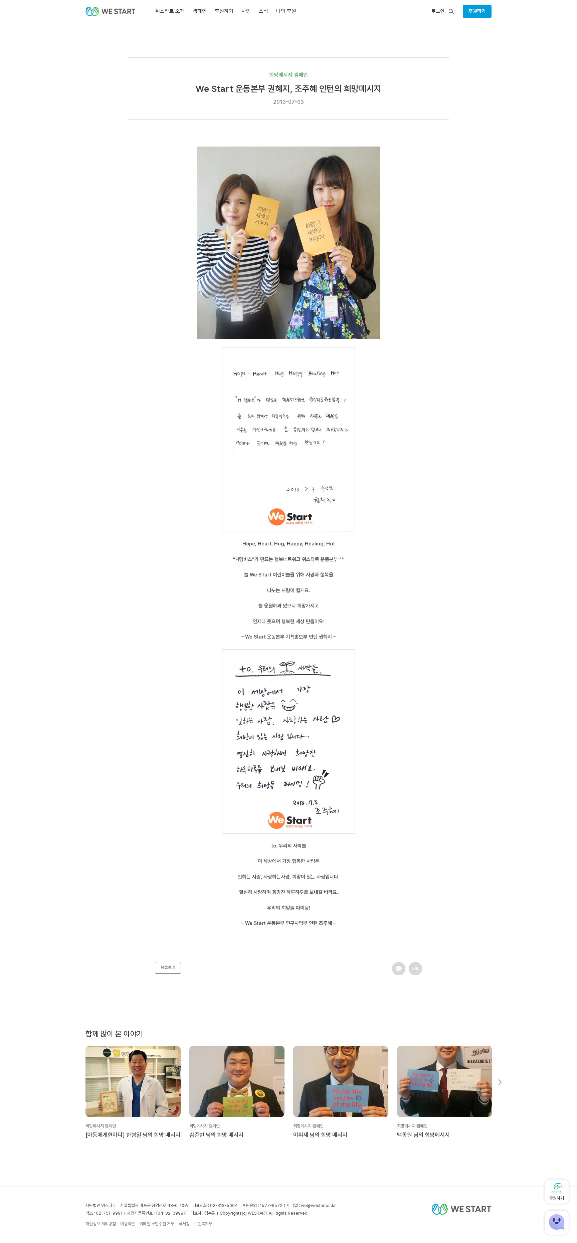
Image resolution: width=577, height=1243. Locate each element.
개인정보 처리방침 (100, 1223)
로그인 (437, 11)
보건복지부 (203, 1223)
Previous (77, 1082)
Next (500, 1082)
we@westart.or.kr (318, 1205)
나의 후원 (286, 11)
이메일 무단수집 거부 (156, 1223)
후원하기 (477, 11)
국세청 (184, 1223)
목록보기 (168, 967)
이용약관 (127, 1223)
